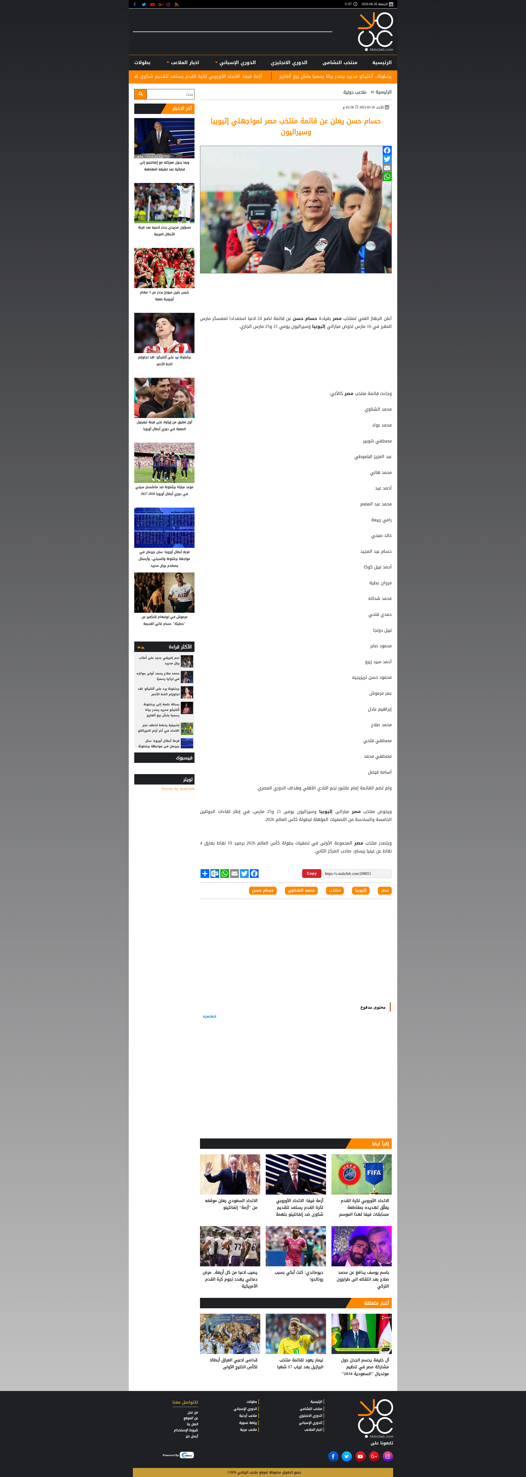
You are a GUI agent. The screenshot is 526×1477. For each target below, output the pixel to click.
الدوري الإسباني (237, 62)
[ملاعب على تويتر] (144, 4)
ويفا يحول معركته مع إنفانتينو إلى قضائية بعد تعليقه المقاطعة (164, 165)
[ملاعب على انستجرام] (169, 4)
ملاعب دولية (355, 92)
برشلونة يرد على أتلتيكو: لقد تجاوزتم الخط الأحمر (164, 360)
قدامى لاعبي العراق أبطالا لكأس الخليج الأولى (234, 1364)
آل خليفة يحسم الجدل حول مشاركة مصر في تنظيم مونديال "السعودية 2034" (365, 1367)
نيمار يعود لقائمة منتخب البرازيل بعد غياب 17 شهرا (300, 1364)
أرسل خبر (192, 1436)
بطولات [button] (142, 62)
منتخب (335, 890)
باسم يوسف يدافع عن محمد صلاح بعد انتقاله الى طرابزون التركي (363, 1279)
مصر (337, 318)
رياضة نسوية (248, 1422)
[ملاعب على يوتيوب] (152, 4)
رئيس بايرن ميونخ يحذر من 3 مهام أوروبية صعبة (164, 295)
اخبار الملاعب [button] (184, 62)
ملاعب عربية (248, 1429)
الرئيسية (382, 62)
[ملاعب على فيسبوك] (136, 4)
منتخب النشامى (340, 62)
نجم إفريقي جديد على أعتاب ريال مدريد (159, 660)
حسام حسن (305, 318)
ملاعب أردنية (248, 1415)
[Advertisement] (296, 344)
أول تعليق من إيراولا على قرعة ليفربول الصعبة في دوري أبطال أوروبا (164, 425)
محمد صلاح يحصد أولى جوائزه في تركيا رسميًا (157, 676)
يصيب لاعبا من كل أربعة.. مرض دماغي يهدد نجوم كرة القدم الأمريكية (230, 1279)
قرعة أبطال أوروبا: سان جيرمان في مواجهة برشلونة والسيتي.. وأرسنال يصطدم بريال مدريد (164, 559)
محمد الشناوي (301, 890)
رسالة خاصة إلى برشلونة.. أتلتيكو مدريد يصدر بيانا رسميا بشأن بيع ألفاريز (160, 710)
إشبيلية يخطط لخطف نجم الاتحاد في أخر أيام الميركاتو (158, 728)
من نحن (193, 1412)
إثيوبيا (319, 326)
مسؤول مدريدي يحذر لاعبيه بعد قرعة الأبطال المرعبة (164, 230)
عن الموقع (191, 1418)
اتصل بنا (192, 1424)
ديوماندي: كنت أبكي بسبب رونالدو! (299, 1276)
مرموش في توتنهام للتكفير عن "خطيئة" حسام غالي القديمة (164, 620)
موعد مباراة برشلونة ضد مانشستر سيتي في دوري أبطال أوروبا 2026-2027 (164, 490)
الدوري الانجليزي (289, 62)
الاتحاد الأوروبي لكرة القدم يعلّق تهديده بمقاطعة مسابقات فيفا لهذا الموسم (364, 1207)
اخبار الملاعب (313, 1429)
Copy (312, 873)
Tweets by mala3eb (178, 789)
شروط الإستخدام (186, 1430)
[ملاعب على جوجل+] (161, 4)
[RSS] (177, 4)
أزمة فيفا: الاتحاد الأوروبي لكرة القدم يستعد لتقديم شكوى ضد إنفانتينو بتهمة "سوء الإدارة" (254, 76)
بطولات (252, 1401)
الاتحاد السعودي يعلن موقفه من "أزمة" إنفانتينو (231, 1204)
